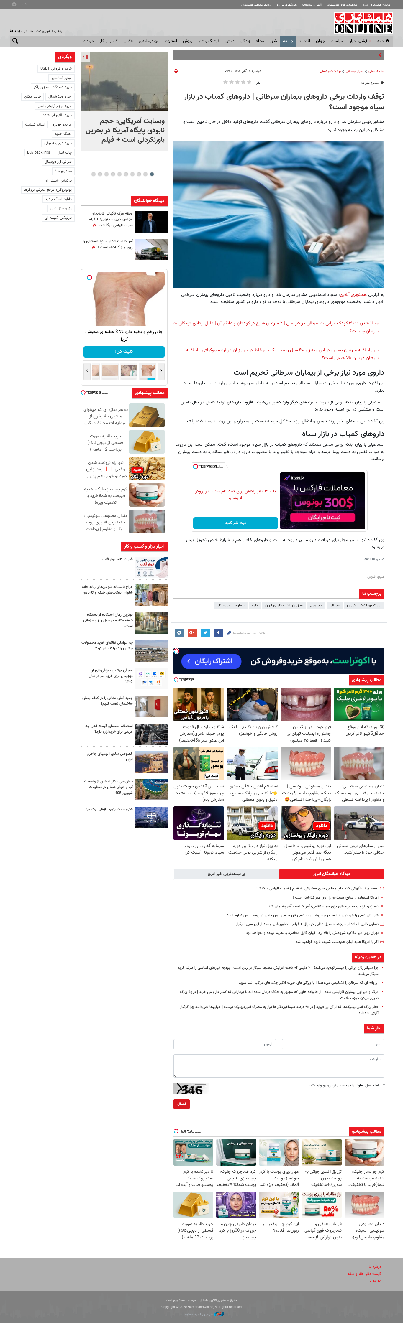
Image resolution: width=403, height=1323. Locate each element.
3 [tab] (139, 174)
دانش (230, 41)
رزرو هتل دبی (61, 208)
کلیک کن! (124, 351)
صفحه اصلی (376, 71)
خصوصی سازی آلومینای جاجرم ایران (110, 756)
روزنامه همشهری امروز (376, 4)
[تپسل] (196, 466)
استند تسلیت (35, 125)
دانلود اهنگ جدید (58, 199)
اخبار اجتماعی (354, 71)
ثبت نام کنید (235, 523)
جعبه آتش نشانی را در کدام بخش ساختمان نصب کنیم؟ (107, 701)
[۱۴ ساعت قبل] (151, 249)
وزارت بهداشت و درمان (364, 605)
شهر (273, 41)
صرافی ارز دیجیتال (58, 162)
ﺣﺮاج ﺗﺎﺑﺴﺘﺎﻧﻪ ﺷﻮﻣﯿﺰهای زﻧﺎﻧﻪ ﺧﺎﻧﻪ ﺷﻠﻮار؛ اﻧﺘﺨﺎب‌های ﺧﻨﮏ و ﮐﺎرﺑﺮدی (107, 590)
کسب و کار (109, 41)
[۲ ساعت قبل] (124, 81)
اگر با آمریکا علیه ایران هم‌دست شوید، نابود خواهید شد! (336, 942)
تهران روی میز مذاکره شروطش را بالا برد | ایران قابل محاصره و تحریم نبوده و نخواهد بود (312, 933)
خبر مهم (316, 605)
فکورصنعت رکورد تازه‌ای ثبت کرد (109, 809)
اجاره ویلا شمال (60, 97)
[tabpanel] (124, 101)
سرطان (335, 605)
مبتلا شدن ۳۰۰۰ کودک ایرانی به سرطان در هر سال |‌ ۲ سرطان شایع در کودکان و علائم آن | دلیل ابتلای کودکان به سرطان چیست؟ (276, 327)
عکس (128, 41)
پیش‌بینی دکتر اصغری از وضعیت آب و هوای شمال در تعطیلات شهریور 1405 (108, 787)
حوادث (88, 41)
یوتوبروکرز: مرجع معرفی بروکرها (48, 190)
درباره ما (375, 1267)
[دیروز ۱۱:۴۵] (151, 595)
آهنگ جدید (63, 134)
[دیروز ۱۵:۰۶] (151, 567)
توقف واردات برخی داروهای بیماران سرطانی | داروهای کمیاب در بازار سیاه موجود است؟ (284, 102)
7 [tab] (113, 174)
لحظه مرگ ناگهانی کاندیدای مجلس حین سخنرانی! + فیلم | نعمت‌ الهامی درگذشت (317, 889)
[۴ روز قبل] (151, 734)
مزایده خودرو (62, 125)
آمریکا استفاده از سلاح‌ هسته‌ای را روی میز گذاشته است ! (336, 898)
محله (260, 41)
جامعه (288, 41)
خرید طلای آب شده (57, 115)
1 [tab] (152, 174)
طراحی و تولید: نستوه (199, 1314)
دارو (255, 605)
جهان (320, 41)
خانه (380, 41)
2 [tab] (145, 174)
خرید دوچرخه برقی (58, 143)
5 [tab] (126, 174)
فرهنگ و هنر (208, 41)
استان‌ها (170, 41)
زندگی (245, 41)
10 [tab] (93, 174)
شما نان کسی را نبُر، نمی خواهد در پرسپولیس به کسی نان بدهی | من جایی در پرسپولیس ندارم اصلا (303, 915)
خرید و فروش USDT (56, 69)
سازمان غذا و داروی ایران (284, 605)
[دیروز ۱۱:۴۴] (151, 623)
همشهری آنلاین (360, 23)
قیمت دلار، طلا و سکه (364, 1274)
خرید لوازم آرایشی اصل (55, 106)
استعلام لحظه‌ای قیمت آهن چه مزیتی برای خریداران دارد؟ (109, 729)
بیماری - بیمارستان (231, 605)
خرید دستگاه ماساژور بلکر (53, 87)
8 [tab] (106, 174)
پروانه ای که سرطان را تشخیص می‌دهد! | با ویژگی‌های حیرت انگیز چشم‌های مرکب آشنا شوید (309, 983)
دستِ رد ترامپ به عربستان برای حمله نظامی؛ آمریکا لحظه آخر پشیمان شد (323, 907)
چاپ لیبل (65, 153)
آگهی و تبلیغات (312, 4)
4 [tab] (132, 174)
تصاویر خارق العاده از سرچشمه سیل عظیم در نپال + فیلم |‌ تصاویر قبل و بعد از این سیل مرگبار (307, 924)
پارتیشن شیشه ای (58, 181)
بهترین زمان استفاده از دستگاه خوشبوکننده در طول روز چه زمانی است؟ (108, 620)
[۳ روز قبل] (151, 678)
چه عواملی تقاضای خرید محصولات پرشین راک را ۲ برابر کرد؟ (107, 645)
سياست (337, 41)
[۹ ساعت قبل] (151, 222)
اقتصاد (304, 41)
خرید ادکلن (32, 97)
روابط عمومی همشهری (256, 4)
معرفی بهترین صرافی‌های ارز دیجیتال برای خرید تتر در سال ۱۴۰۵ (111, 676)
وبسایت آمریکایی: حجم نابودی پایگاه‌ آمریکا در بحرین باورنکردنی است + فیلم (125, 131)
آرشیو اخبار (358, 41)
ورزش (187, 41)
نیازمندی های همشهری (342, 4)
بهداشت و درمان (330, 71)
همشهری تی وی (286, 4)
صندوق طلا (63, 171)
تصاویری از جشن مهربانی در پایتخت (350, 55)
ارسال (181, 1104)
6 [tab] (119, 174)
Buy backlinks (38, 153)
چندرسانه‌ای (148, 41)
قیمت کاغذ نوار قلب (117, 559)
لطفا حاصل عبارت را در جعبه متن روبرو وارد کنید (346, 1085)
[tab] (332, 874)
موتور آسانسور (61, 78)
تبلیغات (375, 1281)
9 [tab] (100, 174)
